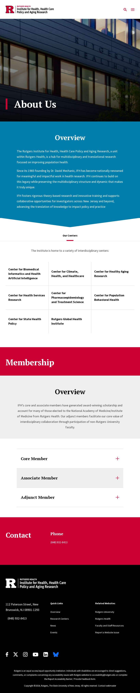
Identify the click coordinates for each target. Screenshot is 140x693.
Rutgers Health (102, 618)
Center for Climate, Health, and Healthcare (67, 274)
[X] (15, 654)
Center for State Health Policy (24, 321)
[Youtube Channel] (35, 654)
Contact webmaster (107, 685)
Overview (55, 611)
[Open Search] (125, 10)
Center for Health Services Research (26, 297)
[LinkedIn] (45, 654)
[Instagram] (25, 654)
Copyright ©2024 (32, 685)
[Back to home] (54, 584)
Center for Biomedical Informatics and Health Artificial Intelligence (24, 273)
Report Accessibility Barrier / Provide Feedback (69, 679)
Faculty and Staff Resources (109, 625)
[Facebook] (7, 654)
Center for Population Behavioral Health (109, 297)
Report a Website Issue (107, 632)
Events (53, 632)
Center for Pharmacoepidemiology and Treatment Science (67, 297)
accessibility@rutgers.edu (103, 674)
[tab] (70, 236)
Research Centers (59, 618)
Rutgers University (104, 611)
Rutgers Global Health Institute (66, 321)
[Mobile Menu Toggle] (132, 10)
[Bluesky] (56, 654)
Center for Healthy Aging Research (111, 274)
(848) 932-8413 (17, 618)
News (53, 625)
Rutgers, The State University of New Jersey (60, 685)
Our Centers (70, 235)
